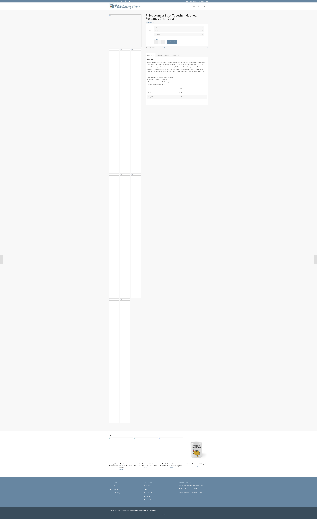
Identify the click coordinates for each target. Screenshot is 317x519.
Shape (150, 34)
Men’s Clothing (113, 489)
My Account (201, 1)
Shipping (147, 496)
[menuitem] (187, 1)
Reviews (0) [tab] (175, 55)
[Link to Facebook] (109, 1)
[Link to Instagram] (113, 1)
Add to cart (172, 42)
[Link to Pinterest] (125, 1)
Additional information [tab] (163, 55)
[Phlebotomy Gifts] (125, 6)
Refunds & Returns (150, 493)
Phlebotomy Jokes (183, 489)
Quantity (150, 26)
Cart (191, 1)
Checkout (195, 1)
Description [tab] (150, 55)
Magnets (166, 47)
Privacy (146, 489)
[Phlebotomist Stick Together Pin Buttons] (315, 259)
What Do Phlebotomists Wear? (186, 492)
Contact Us (147, 486)
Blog (187, 1)
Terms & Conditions (150, 500)
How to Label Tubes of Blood (186, 485)
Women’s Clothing (114, 493)
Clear (207, 47)
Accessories (161, 47)
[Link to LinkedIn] (117, 1)
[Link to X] (121, 1)
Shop (207, 1)
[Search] (198, 6)
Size (150, 30)
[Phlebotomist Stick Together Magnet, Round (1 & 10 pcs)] (1, 259)
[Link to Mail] (129, 1)
